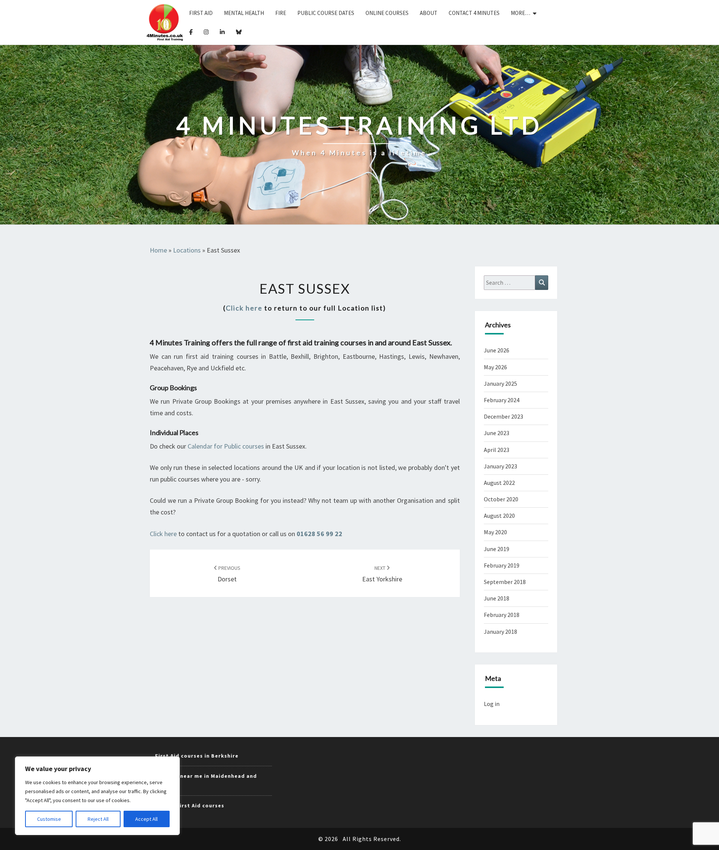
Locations (187, 250)
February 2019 (501, 565)
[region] (97, 795)
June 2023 (496, 433)
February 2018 (501, 614)
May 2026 (495, 367)
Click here (244, 308)
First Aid (201, 12)
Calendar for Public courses (226, 446)
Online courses (387, 12)
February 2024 (501, 400)
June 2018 (496, 598)
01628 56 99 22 (319, 533)
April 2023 (496, 449)
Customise (49, 819)
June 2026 (496, 350)
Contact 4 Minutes (474, 12)
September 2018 (505, 581)
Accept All (146, 819)
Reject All (98, 819)
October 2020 (501, 499)
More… (520, 12)
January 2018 (500, 631)
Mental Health (244, 12)
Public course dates (325, 12)
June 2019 (496, 549)
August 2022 (499, 482)
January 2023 (500, 466)
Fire (280, 12)
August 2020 (499, 515)
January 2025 (500, 383)
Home (158, 250)
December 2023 (503, 416)
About (428, 12)
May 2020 (495, 532)
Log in (492, 703)
